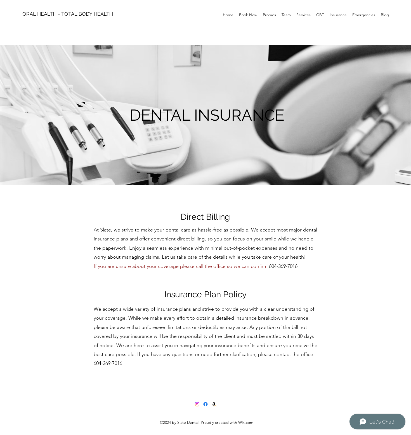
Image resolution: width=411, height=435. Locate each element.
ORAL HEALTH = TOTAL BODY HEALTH (67, 14)
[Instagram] (197, 404)
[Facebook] (205, 404)
